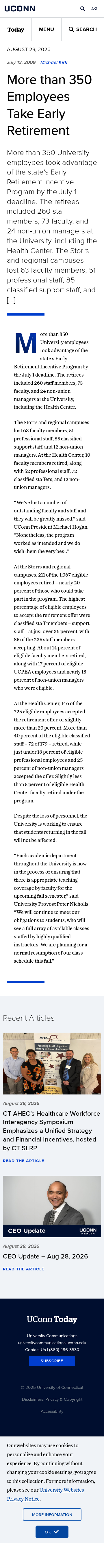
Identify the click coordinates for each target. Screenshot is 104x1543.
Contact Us (35, 1349)
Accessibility (52, 1411)
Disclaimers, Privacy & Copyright (52, 1399)
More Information (52, 1514)
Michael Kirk (53, 62)
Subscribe (52, 1361)
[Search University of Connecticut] (82, 8)
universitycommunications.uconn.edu (52, 1342)
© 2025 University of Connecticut (52, 1387)
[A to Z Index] (94, 8)
